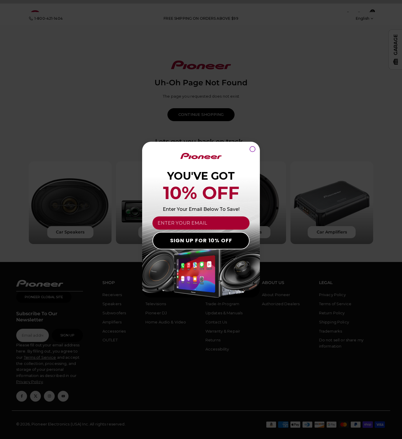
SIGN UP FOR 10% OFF (201, 240)
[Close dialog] (252, 149)
